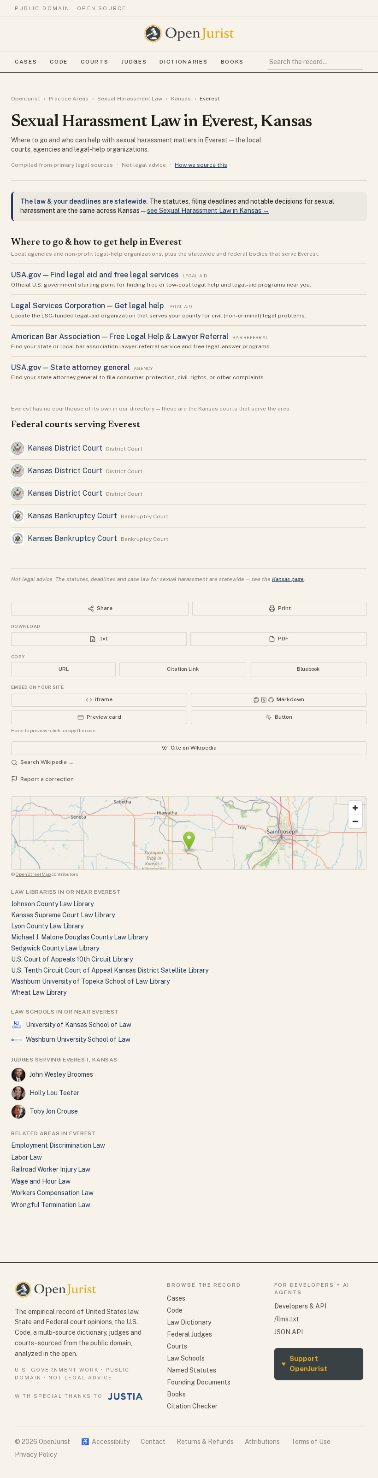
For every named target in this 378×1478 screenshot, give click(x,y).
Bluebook (308, 669)
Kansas (181, 98)
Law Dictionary (189, 1322)
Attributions (262, 1441)
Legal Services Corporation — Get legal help (87, 305)
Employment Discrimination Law (58, 1145)
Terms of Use (311, 1441)
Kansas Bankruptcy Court (72, 515)
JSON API (288, 1332)
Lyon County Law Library (47, 926)
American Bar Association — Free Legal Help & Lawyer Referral (120, 336)
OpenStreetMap (33, 874)
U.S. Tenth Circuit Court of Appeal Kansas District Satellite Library (109, 970)
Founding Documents (198, 1382)
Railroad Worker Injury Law (50, 1169)
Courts (94, 62)
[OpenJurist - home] (189, 33)
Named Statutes (191, 1370)
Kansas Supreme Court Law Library (63, 915)
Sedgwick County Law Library (55, 948)
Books (232, 62)
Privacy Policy (36, 1454)
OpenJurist (25, 98)
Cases (26, 62)
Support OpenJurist (304, 1364)
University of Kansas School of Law (78, 1024)
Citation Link (183, 669)
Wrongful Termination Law (50, 1204)
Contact (153, 1441)
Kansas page (288, 579)
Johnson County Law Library (52, 904)
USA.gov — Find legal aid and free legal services (95, 274)
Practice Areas (69, 98)
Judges (134, 62)
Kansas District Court (65, 448)
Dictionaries (183, 62)
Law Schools (186, 1358)
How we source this (201, 165)
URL (64, 669)
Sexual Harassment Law (129, 98)
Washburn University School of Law (78, 1039)
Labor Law (26, 1157)
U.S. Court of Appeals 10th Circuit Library (72, 959)
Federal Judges (189, 1334)
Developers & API (300, 1306)
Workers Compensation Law (52, 1192)
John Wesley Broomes (61, 1074)
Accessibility (105, 1441)
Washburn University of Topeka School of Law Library (90, 981)
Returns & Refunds (205, 1441)
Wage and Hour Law (41, 1181)
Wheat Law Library (38, 992)
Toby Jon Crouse (54, 1111)
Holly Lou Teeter (54, 1093)
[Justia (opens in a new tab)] (125, 1396)
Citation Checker (192, 1406)
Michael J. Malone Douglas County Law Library (79, 937)
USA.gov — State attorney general (70, 367)
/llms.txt (286, 1319)
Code (59, 62)
